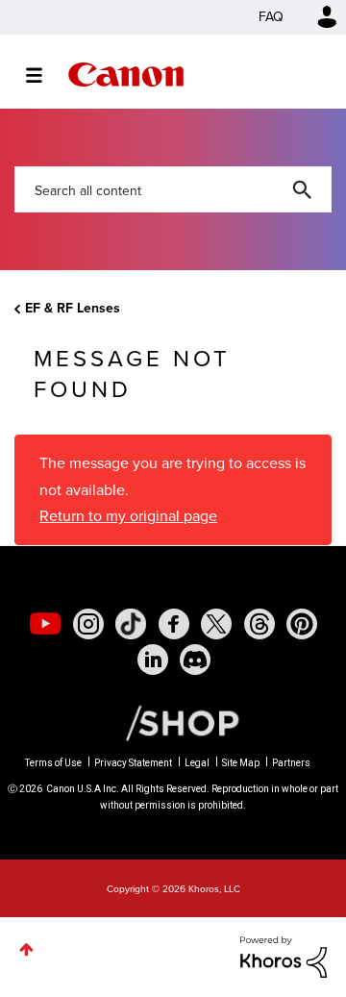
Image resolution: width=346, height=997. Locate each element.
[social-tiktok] (130, 624)
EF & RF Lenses (72, 308)
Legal (197, 763)
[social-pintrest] (301, 624)
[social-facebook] (174, 624)
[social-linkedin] (152, 659)
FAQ (271, 17)
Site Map (241, 763)
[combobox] (173, 189)
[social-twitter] (216, 624)
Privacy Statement (133, 763)
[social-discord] (195, 659)
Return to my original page (128, 516)
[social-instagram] (88, 624)
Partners (291, 763)
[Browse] (43, 75)
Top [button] (26, 949)
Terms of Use (53, 763)
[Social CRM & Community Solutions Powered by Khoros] (283, 956)
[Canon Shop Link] (173, 721)
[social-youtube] (45, 624)
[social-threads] (259, 624)
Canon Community (126, 74)
